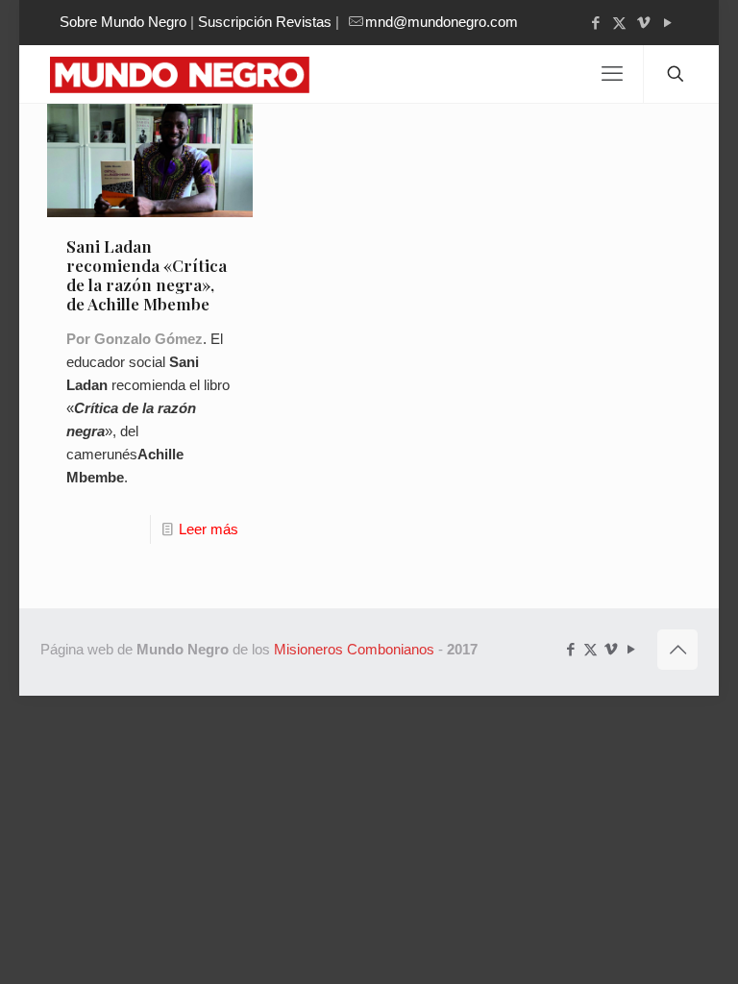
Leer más (208, 529)
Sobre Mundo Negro (123, 21)
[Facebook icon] (595, 22)
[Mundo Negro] (194, 74)
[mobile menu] (612, 74)
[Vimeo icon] (643, 22)
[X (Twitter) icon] (619, 22)
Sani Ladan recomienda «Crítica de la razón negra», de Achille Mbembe (146, 274)
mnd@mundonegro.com (441, 21)
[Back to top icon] (677, 649)
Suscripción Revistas (265, 21)
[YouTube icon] (667, 22)
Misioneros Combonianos (354, 649)
